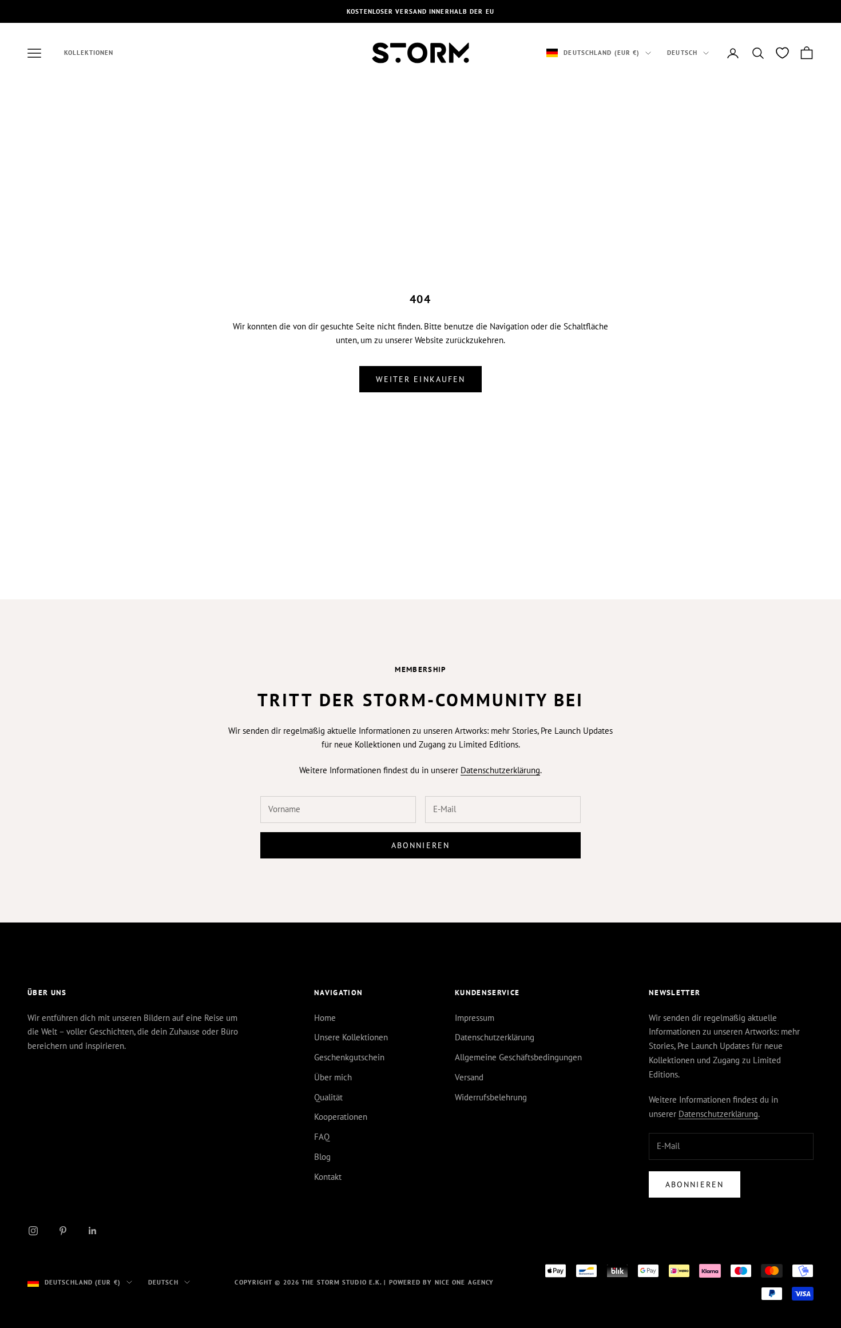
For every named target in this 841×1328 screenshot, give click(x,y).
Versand (469, 1077)
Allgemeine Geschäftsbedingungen (518, 1057)
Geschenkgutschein (349, 1057)
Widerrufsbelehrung (491, 1097)
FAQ (322, 1136)
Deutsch (682, 53)
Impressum (474, 1017)
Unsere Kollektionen (351, 1037)
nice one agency (464, 1282)
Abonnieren (420, 845)
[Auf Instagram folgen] (33, 1230)
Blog (322, 1156)
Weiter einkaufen (421, 379)
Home (325, 1017)
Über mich (333, 1077)
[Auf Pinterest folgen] (63, 1230)
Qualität (328, 1097)
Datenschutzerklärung (500, 770)
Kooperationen (340, 1116)
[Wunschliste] (782, 53)
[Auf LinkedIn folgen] (92, 1230)
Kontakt (328, 1176)
